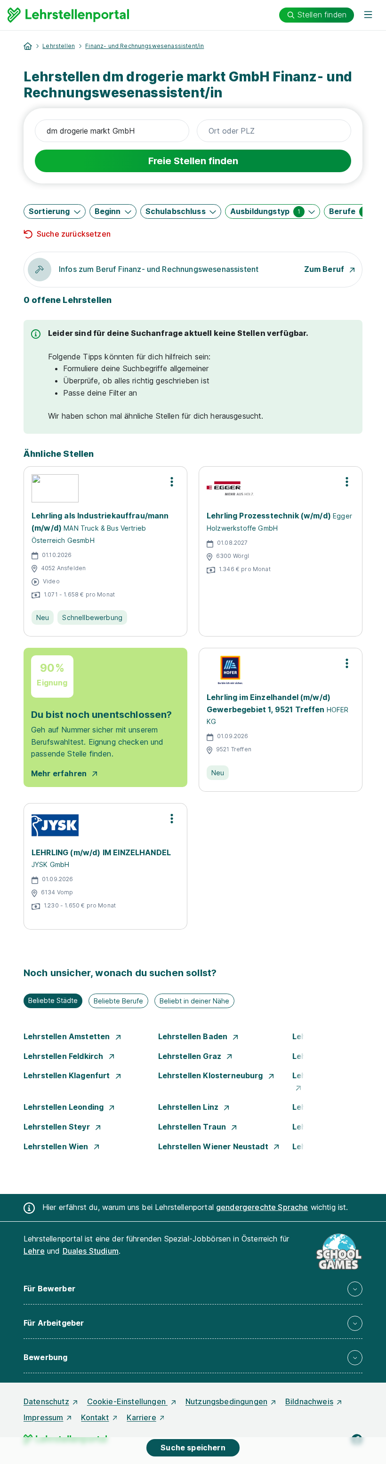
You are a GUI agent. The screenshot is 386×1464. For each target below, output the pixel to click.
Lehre (34, 1251)
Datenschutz (46, 1401)
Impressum (43, 1417)
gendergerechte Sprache (262, 1207)
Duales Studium (91, 1251)
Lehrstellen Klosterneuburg (211, 1075)
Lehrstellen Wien (57, 1146)
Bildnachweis (309, 1401)
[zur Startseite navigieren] (28, 46)
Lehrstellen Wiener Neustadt (214, 1146)
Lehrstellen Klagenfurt (68, 1075)
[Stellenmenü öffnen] (172, 481)
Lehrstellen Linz (189, 1107)
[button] (55, 211)
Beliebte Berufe (118, 1001)
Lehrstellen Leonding (64, 1107)
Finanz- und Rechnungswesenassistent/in (144, 45)
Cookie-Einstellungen (127, 1401)
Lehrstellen (58, 45)
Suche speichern (193, 1447)
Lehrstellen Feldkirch (64, 1056)
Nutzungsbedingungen (226, 1401)
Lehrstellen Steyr (58, 1126)
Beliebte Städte (53, 1000)
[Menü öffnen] (368, 15)
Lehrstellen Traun (193, 1126)
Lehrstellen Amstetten (68, 1036)
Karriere (141, 1417)
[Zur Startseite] (68, 15)
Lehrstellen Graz (191, 1056)
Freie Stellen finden (193, 161)
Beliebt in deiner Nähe (194, 1001)
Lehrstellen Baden (194, 1036)
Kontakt (95, 1417)
